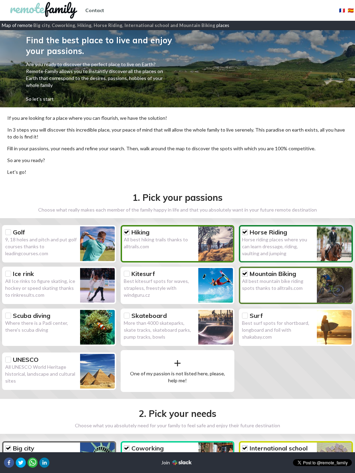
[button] (9, 462)
